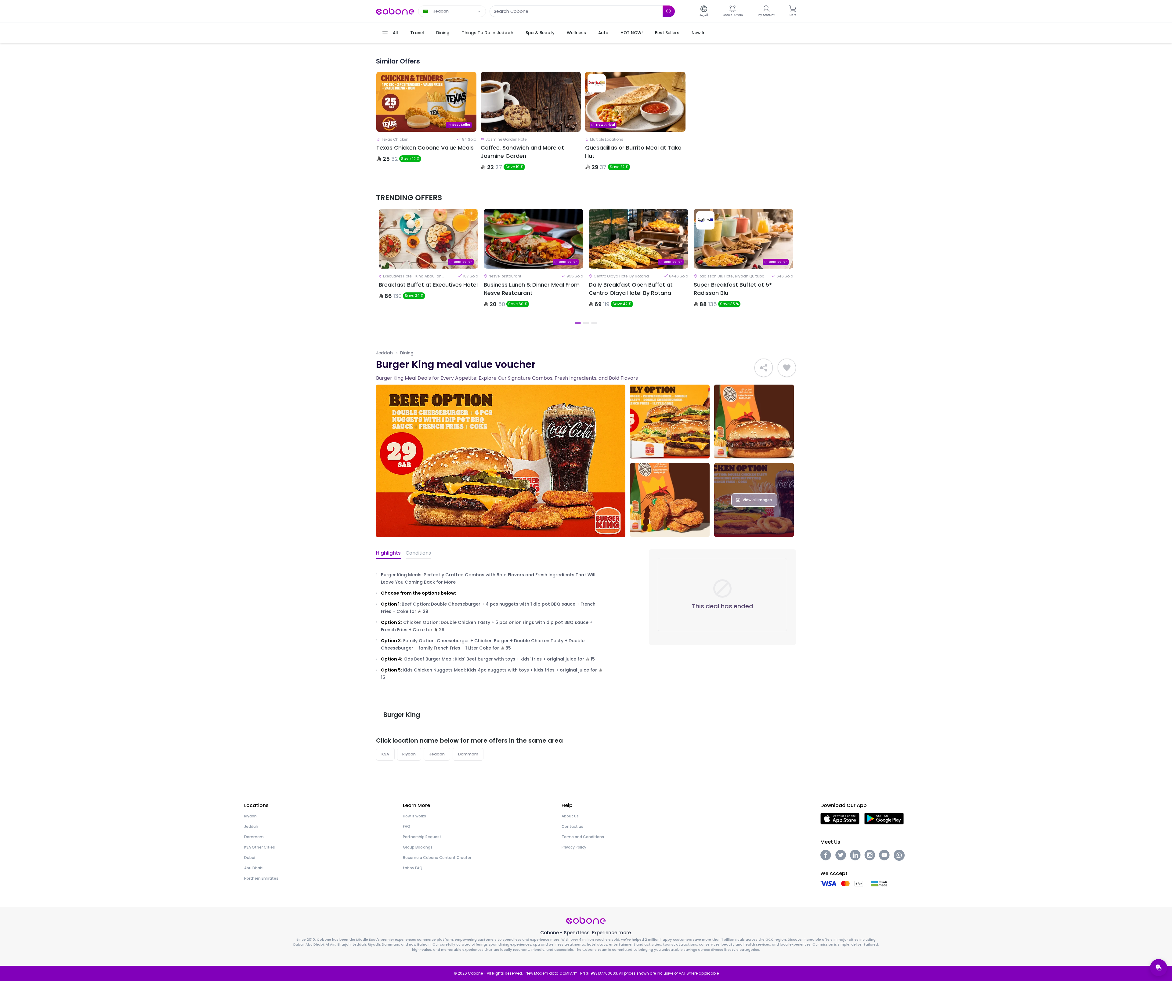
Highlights (388, 552)
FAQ (406, 826)
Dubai (249, 857)
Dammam (468, 754)
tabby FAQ (412, 868)
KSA (385, 754)
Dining (407, 353)
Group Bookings (417, 847)
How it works (414, 816)
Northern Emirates (261, 878)
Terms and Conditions (583, 836)
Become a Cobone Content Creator (437, 857)
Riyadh (409, 754)
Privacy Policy (574, 847)
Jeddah (384, 353)
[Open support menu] (1158, 967)
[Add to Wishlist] (787, 368)
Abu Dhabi (253, 868)
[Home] (395, 10)
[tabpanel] (428, 263)
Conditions (418, 552)
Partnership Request (422, 836)
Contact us (572, 826)
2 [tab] (586, 323)
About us (570, 816)
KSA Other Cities (259, 847)
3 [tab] (594, 323)
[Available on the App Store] (839, 818)
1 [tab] (578, 323)
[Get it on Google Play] (884, 818)
